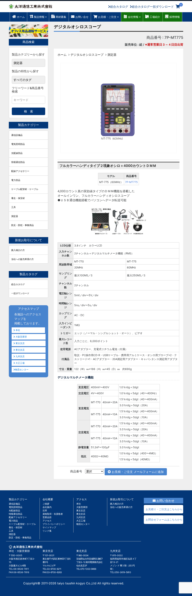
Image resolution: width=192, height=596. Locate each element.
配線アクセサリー (20, 171)
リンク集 (47, 530)
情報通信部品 (18, 162)
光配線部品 (16, 153)
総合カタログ (119, 6)
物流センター (21, 369)
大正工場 (20, 363)
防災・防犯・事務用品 (22, 225)
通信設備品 (16, 135)
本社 (17, 330)
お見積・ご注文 (107, 16)
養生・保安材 (18, 198)
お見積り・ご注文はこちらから (164, 509)
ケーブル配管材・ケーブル (24, 189)
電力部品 (15, 180)
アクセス (47, 520)
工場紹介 (155, 16)
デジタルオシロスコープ (87, 55)
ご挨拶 (46, 503)
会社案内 (47, 507)
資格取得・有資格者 (53, 513)
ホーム (21, 16)
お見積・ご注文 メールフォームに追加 (137, 472)
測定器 (111, 55)
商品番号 (76, 471)
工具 (13, 207)
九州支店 (20, 356)
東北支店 (20, 349)
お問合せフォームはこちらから (164, 519)
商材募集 (61, 16)
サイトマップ (49, 527)
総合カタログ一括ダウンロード (153, 6)
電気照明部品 (18, 144)
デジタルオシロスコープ (77, 26)
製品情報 (39, 16)
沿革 (45, 510)
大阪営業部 (21, 336)
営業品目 (47, 517)
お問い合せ (81, 16)
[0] (178, 6)
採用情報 (174, 16)
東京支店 (20, 343)
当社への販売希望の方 (22, 259)
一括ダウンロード (20, 293)
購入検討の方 (18, 250)
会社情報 (133, 16)
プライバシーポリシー (54, 524)
